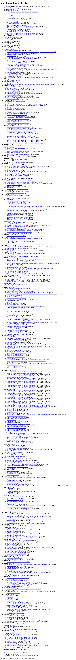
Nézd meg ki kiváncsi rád (12, 440)
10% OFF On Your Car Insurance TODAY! (17, 61)
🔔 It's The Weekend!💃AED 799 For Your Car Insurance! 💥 (21, 259)
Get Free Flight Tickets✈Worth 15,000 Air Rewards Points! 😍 (21, 371)
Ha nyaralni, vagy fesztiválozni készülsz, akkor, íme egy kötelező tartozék (24, 477)
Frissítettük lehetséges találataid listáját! (16, 341)
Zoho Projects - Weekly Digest (14, 50)
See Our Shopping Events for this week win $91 (18, 578)
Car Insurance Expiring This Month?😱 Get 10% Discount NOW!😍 (23, 583)
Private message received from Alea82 (15, 195)
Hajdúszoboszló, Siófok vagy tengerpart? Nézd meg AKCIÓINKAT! (23, 609)
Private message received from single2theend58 (18, 207)
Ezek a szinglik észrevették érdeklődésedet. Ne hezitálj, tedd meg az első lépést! (25, 645)
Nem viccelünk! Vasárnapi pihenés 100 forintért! (18, 543)
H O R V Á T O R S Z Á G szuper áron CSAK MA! (19, 112)
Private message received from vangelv (16, 315)
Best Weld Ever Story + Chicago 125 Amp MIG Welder (20, 437)
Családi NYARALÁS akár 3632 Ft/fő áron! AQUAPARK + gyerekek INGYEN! (26, 516)
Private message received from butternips (16, 261)
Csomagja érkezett (11, 92)
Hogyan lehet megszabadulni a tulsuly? (16, 350)
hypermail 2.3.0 (16, 658)
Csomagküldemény (11, 54)
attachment (28, 9)
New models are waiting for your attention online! (18, 136)
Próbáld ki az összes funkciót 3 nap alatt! (16, 74)
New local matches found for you (14, 211)
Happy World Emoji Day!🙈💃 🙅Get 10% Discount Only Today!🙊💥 (24, 359)
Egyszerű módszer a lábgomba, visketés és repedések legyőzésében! (22, 230)
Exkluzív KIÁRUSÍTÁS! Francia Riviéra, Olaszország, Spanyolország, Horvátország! (27, 564)
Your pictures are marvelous (13, 593)
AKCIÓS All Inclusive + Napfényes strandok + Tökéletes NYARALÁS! (24, 621)
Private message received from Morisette (16, 177)
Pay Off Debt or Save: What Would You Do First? (18, 127)
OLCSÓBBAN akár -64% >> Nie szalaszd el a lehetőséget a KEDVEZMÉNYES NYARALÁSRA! (30, 206)
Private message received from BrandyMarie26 (17, 468)
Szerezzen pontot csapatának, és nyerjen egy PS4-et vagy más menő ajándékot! (25, 104)
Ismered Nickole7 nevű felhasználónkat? (16, 441)
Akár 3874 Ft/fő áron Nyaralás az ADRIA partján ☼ (19, 373)
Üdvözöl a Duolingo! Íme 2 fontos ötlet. (16, 88)
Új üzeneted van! (11, 422)
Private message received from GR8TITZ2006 (17, 314)
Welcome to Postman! (12, 304)
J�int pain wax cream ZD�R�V (15, 496)
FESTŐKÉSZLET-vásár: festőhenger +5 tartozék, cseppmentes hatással (23, 345)
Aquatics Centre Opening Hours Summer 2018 (18, 269)
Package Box (10, 296)
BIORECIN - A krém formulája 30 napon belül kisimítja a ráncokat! (22, 26)
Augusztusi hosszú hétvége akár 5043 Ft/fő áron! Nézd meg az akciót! (23, 644)
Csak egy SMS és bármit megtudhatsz (15, 452)
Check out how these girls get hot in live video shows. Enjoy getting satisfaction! (25, 27)
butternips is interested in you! (14, 173)
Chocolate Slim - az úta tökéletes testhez (16, 148)
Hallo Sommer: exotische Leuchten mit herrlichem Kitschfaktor (21, 131)
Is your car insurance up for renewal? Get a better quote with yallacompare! (24, 77)
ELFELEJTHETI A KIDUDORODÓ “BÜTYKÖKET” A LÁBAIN (23, 137)
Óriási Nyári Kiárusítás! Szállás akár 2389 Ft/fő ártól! (19, 133)
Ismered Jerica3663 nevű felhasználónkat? (16, 236)
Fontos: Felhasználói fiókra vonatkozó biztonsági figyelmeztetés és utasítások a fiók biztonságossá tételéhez (32, 294)
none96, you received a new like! (14, 318)
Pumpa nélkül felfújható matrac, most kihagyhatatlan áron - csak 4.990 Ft (24, 589)
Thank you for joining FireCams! (14, 418)
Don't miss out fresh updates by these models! (17, 213)
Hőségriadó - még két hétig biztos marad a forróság (18, 634)
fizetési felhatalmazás (11, 264)
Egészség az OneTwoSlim (13, 83)
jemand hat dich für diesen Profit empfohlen (17, 87)
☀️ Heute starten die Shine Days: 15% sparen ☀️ (18, 248)
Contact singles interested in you (14, 68)
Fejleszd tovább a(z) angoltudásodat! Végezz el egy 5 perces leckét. (22, 128)
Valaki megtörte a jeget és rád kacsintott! (16, 417)
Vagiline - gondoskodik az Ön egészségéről (17, 115)
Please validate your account (13, 278)
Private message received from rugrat (15, 19)
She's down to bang (11, 295)
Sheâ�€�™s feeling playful (13, 152)
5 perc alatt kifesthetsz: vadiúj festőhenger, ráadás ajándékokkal (21, 343)
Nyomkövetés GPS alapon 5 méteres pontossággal (18, 575)
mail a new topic (14, 10)
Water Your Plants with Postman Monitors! (16, 416)
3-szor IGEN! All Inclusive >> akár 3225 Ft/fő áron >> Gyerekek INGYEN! (25, 572)
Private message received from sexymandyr (17, 17)
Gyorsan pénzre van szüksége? (14, 307)
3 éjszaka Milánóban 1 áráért (13, 175)
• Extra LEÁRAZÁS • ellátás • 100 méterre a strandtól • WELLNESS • (23, 463)
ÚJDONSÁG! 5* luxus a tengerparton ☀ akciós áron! (19, 154)
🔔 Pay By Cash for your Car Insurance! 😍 (17, 226)
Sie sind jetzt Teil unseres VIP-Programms (16, 167)
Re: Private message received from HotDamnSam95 (19, 205)
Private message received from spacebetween (17, 397)
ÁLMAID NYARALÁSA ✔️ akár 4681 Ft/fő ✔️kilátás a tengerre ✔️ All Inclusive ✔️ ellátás (29, 246)
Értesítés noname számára (13, 99)
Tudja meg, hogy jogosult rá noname (15, 394)
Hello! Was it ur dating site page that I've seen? (17, 436)
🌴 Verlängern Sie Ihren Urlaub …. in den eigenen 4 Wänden (21, 582)
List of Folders (35, 12)
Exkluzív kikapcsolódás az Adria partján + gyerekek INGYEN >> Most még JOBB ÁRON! (28, 268)
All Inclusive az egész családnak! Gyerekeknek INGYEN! (20, 93)
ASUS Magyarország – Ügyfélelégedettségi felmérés (19, 64)
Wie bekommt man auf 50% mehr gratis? (16, 132)
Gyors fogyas (10, 595)
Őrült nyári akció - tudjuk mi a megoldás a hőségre (18, 562)
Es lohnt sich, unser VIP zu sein (14, 22)
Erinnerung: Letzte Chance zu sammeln (16, 174)
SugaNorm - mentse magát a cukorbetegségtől (17, 323)
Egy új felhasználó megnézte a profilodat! (16, 448)
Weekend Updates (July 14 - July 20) (15, 438)
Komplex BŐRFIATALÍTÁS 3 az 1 (15, 186)
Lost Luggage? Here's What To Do (15, 402)
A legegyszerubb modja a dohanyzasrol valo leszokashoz (20, 507)
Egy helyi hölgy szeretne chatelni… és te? (16, 129)
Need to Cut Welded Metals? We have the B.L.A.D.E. (19, 232)
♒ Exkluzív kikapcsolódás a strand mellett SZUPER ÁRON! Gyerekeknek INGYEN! (27, 591)
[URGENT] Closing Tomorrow (14, 30)
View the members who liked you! (15, 610)
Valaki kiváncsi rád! (11, 420)
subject (22, 9)
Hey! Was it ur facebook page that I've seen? (17, 383)
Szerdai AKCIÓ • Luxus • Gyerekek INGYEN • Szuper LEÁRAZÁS (23, 378)
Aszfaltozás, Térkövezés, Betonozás (15, 641)
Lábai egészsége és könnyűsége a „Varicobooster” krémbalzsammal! (23, 529)
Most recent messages (15, 8)
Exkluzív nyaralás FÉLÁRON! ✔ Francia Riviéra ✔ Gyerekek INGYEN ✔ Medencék (27, 183)
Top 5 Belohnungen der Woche (14, 66)
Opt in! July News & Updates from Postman (17, 517)
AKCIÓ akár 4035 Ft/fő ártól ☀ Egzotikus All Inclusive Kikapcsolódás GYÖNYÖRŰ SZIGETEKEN (31, 263)
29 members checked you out (13, 504)
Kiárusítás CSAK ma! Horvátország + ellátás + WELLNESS (21, 602)
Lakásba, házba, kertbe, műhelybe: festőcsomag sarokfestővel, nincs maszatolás (25, 346)
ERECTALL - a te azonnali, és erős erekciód (17, 215)
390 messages (7, 6)
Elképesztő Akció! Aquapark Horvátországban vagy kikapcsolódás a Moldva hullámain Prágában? (30, 406)
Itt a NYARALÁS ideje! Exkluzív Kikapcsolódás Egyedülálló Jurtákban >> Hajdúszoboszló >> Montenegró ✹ (33, 485)
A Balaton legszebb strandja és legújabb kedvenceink (19, 632)
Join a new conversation (12, 328)
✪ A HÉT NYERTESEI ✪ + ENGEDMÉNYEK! (18, 23)
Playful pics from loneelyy (13, 611)
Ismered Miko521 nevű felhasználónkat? (16, 337)
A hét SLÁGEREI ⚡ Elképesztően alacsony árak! (19, 585)
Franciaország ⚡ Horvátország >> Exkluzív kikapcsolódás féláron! (22, 319)
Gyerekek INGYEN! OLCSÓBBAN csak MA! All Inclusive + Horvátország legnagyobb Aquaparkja (30, 414)
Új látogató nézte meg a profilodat (14, 159)
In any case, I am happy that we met (15, 271)
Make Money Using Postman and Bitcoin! (16, 551)
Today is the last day (11, 37)
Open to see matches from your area (15, 362)
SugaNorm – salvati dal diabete (14, 324)
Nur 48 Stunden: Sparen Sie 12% (14, 288)
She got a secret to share (12, 461)
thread (9, 9)
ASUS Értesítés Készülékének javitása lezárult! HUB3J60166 (21, 73)
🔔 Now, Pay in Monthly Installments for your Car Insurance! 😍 (22, 210)
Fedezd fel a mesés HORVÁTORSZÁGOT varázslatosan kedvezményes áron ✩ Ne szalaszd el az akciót (31, 52)
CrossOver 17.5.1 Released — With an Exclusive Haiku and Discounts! (23, 521)
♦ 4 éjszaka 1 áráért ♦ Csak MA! (14, 29)
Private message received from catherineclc (17, 358)
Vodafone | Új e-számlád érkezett (14, 113)
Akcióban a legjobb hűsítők (13, 525)
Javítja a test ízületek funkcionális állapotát (16, 426)
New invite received (11, 586)
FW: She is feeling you (12, 80)
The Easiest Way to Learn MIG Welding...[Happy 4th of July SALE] (23, 105)
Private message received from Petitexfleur (16, 347)
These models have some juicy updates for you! (18, 299)
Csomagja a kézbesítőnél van (13, 89)
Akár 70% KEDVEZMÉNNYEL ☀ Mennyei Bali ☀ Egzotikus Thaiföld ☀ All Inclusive (28, 449)
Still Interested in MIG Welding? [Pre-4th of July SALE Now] (21, 65)
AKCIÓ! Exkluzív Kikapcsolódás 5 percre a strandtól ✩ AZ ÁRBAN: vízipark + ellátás (27, 69)
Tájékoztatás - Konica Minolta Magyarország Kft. (18, 229)
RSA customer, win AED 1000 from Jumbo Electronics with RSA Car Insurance (25, 322)
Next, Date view (26, 12)
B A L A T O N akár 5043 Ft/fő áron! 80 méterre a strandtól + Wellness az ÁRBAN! (26, 505)
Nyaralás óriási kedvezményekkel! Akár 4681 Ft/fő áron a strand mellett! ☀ (24, 433)
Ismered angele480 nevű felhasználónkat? (16, 459)
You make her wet (11, 601)
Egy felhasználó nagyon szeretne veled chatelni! (18, 178)
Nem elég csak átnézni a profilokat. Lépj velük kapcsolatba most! (22, 465)
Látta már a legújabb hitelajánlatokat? (15, 567)
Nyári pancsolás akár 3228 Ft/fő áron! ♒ (16, 62)
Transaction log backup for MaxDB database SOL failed (20, 374)
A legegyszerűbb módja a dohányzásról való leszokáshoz (20, 629)
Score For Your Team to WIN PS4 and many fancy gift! (20, 53)
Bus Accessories (10, 623)
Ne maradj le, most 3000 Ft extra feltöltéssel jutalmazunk (20, 434)
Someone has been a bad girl (13, 515)
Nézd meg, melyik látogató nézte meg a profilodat (18, 424)
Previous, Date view (16, 12)
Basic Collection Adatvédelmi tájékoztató (16, 298)
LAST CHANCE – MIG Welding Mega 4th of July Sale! (20, 135)
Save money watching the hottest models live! (17, 189)
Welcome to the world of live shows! (15, 421)
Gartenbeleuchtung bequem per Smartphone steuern (19, 460)
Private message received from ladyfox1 (16, 18)
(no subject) (9, 76)
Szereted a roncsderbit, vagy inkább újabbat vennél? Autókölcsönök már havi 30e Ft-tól (27, 547)
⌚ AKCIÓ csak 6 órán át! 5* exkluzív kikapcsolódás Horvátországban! (24, 464)
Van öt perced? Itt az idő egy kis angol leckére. (17, 201)
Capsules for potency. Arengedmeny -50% (16, 550)
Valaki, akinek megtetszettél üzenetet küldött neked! (19, 442)
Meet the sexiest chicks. (12, 425)
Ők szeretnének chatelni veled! (14, 481)
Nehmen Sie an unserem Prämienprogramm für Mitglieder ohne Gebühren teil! (25, 166)
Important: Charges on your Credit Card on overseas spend (20, 542)
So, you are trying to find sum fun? (15, 571)
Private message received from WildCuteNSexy (18, 491)
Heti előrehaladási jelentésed (13, 170)
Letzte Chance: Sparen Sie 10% (14, 311)
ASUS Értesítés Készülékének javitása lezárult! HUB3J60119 (21, 57)
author (14, 9)
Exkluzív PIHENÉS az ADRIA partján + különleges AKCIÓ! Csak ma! (23, 225)
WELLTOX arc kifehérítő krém (14, 365)
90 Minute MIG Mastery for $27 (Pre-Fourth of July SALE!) (21, 58)
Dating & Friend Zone (12, 409)
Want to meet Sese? (11, 546)
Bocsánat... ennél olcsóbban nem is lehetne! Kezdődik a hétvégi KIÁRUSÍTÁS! (25, 292)
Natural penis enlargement (13, 471)
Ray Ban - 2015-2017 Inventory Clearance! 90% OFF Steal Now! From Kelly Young (27, 209)
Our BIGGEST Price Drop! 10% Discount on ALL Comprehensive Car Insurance (26, 513)
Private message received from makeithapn (16, 312)
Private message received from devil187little (17, 519)
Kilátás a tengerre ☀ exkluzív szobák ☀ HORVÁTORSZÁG (21, 523)
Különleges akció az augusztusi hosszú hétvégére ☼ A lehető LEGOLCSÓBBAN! (26, 361)
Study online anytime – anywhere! (15, 446)
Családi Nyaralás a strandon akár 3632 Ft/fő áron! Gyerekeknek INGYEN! (24, 338)
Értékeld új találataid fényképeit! (14, 185)
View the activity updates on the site (15, 267)
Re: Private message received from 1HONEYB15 (18, 540)
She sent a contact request (13, 308)
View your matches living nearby (14, 25)
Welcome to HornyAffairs (13, 316)
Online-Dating (10, 41)
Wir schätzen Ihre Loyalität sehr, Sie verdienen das (18, 145)
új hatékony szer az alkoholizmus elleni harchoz (18, 116)
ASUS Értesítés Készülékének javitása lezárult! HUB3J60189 (21, 139)
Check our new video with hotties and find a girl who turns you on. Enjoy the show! (26, 363)
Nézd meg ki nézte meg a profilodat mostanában (18, 21)
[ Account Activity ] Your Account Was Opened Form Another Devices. (23, 273)
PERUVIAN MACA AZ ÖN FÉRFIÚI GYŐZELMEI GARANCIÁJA (24, 275)
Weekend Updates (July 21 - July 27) (15, 568)
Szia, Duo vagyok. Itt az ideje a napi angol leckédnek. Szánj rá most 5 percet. (25, 171)
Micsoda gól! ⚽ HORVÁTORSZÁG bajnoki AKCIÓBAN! (21, 256)
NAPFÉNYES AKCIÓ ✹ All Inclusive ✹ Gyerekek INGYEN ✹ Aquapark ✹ (25, 306)
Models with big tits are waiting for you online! (18, 181)
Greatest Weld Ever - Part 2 (13, 255)
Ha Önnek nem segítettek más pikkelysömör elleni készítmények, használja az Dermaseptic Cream (30, 84)
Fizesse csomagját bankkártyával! (14, 91)
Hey (8, 38)
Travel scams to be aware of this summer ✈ (17, 241)
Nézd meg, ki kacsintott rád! (13, 613)
